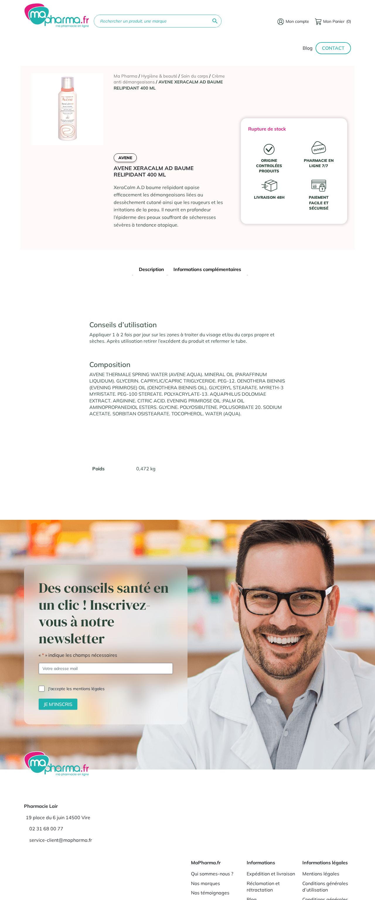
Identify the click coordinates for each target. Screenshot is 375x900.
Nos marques (205, 883)
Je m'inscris (58, 704)
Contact (333, 48)
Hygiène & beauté (159, 76)
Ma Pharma (125, 76)
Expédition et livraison (271, 874)
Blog (308, 48)
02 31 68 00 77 (46, 829)
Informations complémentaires (207, 269)
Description (151, 269)
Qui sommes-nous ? (212, 874)
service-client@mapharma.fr (60, 840)
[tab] (151, 270)
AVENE (125, 157)
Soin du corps (194, 76)
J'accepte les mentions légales (76, 688)
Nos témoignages (210, 893)
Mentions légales (320, 874)
